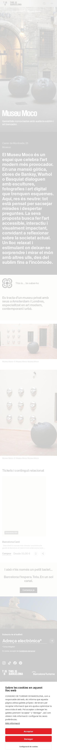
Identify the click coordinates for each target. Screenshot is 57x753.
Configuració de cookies (28, 746)
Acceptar (28, 731)
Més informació (12, 723)
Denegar (28, 739)
